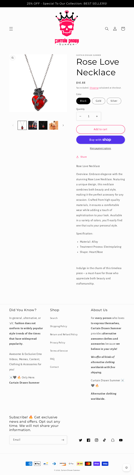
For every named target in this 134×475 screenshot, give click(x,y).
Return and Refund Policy (64, 334)
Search (54, 318)
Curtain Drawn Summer (70, 470)
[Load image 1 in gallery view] (22, 125)
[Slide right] (63, 125)
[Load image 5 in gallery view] (43, 125)
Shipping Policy (58, 326)
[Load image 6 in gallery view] (53, 125)
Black (83, 101)
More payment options (100, 148)
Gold (98, 101)
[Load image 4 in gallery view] (32, 125)
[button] (11, 29)
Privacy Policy (57, 342)
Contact (54, 367)
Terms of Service (59, 351)
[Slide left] (13, 125)
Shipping (94, 88)
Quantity (80, 109)
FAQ (52, 359)
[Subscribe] (63, 440)
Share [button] (83, 157)
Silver (114, 101)
